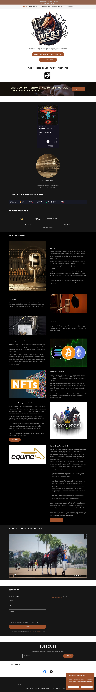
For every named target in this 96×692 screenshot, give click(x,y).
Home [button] (27, 688)
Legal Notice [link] (68, 6)
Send (27, 626)
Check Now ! (78, 89)
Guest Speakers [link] (57, 6)
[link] (44, 672)
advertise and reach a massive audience (47, 54)
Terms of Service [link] (39, 631)
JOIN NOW (15, 439)
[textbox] (27, 600)
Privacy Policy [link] (32, 631)
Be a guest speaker (48, 59)
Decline (73, 686)
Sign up (68, 655)
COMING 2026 (56, 520)
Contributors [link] (45, 6)
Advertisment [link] (33, 6)
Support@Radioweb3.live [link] (56, 597)
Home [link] (25, 6)
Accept (87, 686)
